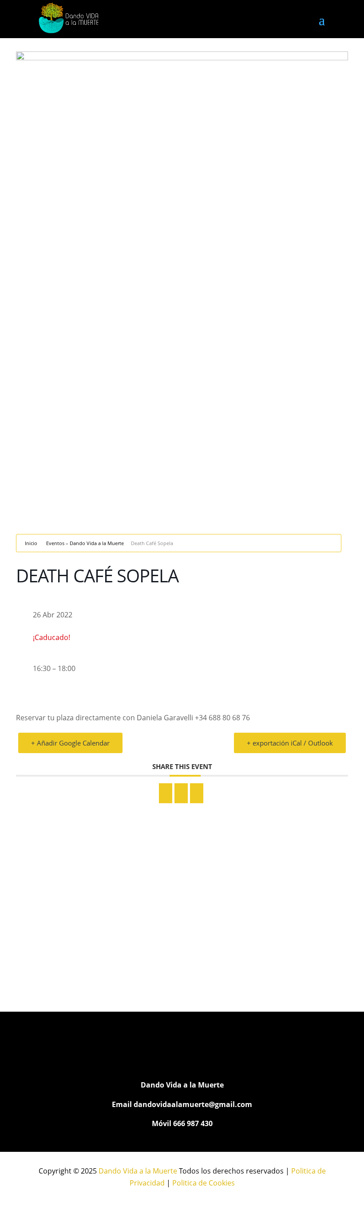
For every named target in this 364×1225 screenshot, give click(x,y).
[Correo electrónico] (196, 793)
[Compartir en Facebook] (165, 793)
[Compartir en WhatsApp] (181, 793)
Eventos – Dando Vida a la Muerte (85, 543)
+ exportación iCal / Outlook (290, 742)
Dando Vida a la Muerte (138, 1171)
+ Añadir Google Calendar (70, 742)
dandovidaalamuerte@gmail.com (193, 1104)
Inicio (31, 543)
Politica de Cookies (203, 1183)
